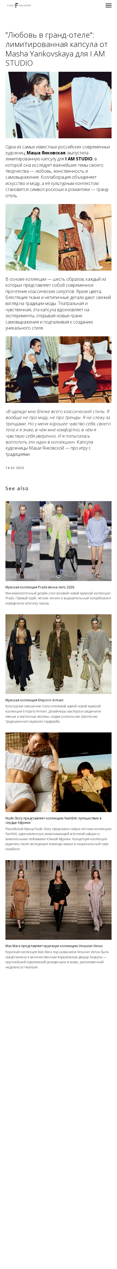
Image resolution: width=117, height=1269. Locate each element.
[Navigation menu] (109, 5)
